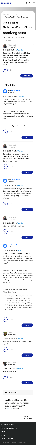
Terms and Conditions (9, 428)
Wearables (20, 50)
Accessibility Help (7, 424)
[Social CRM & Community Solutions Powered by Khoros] (28, 418)
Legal (3, 435)
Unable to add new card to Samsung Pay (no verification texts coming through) (17, 403)
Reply (27, 137)
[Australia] (6, 3)
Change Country (7, 439)
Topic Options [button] (29, 19)
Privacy (4, 432)
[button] (29, 45)
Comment (27, 76)
